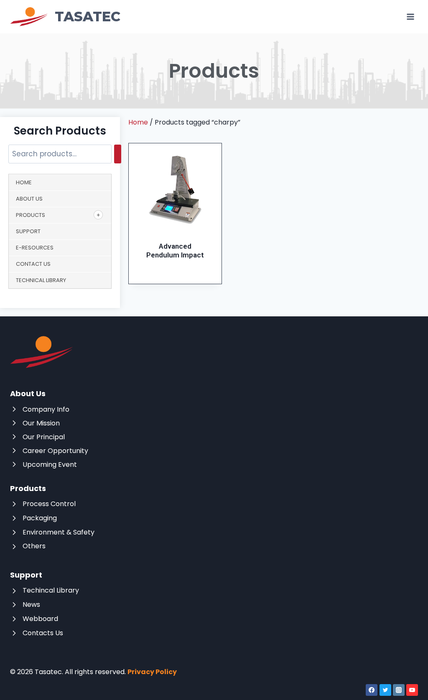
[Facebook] (371, 690)
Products (30, 215)
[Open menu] (410, 16)
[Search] (117, 154)
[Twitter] (385, 690)
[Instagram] (399, 690)
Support (28, 231)
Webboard (40, 619)
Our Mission (41, 423)
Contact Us (33, 264)
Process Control (49, 504)
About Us (29, 199)
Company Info (46, 409)
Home (24, 182)
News (31, 604)
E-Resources (35, 248)
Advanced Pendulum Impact (175, 250)
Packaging (40, 518)
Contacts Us (43, 633)
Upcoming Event (50, 464)
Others (34, 546)
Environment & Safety (58, 532)
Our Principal (44, 437)
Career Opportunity (55, 451)
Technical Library (41, 280)
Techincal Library (51, 590)
